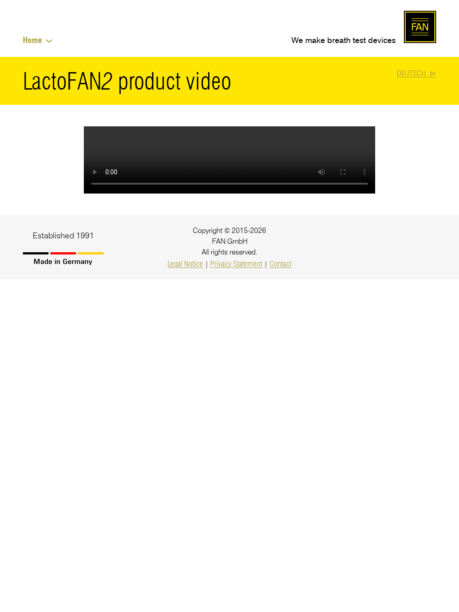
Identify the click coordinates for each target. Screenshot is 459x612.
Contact (280, 263)
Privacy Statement (236, 263)
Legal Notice (185, 263)
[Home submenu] (49, 40)
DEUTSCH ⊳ (416, 73)
